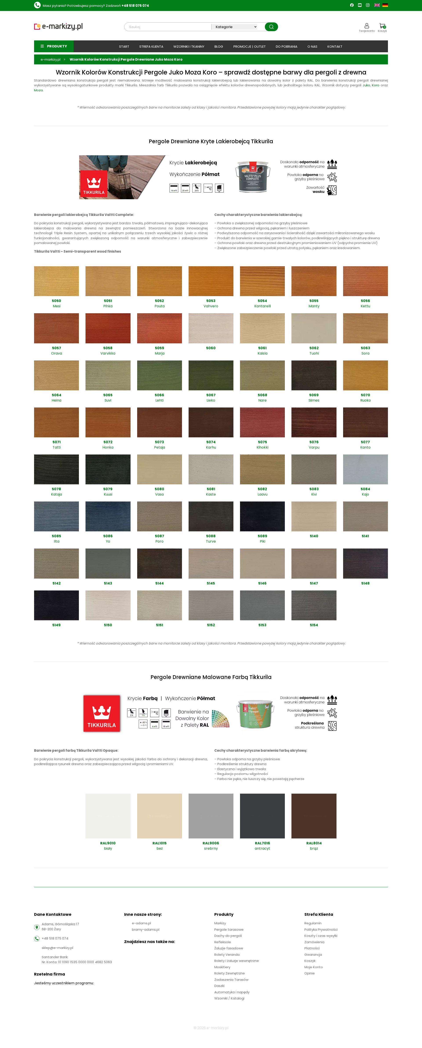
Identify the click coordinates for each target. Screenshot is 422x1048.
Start (124, 46)
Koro (375, 85)
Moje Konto (313, 967)
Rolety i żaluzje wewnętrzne (236, 960)
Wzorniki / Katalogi (229, 998)
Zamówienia (314, 942)
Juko (366, 85)
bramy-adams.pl (145, 929)
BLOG (219, 46)
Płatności (312, 948)
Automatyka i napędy (231, 992)
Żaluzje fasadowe (228, 948)
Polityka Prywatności (321, 929)
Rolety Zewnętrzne (229, 973)
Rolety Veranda (227, 954)
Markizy (220, 923)
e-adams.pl (141, 923)
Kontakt (334, 46)
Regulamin (313, 923)
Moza (38, 90)
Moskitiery (222, 967)
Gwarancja (313, 954)
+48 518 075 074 (135, 5)
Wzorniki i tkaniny (188, 46)
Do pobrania (286, 46)
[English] (377, 4)
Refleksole (222, 942)
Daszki (219, 985)
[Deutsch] (385, 4)
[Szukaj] (271, 26)
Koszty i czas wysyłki (320, 935)
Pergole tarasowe (229, 929)
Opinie (309, 973)
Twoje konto (367, 31)
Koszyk (382, 29)
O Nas (312, 46)
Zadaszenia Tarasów (231, 979)
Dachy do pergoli (228, 935)
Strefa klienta (151, 46)
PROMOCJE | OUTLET (249, 46)
